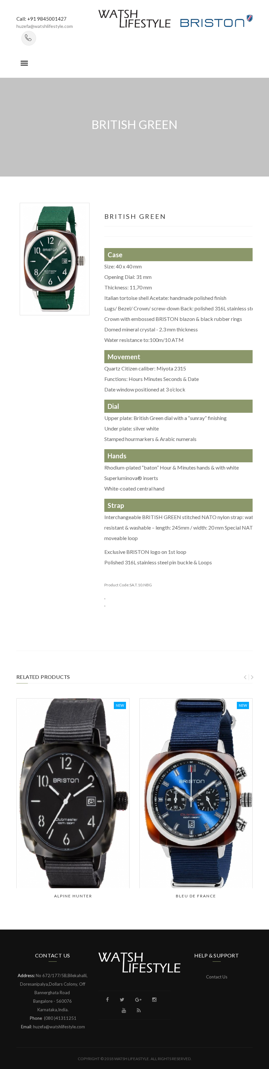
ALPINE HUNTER (73, 895)
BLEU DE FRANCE (196, 895)
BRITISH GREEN (135, 216)
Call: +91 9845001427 (41, 19)
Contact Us (216, 976)
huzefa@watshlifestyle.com (44, 26)
